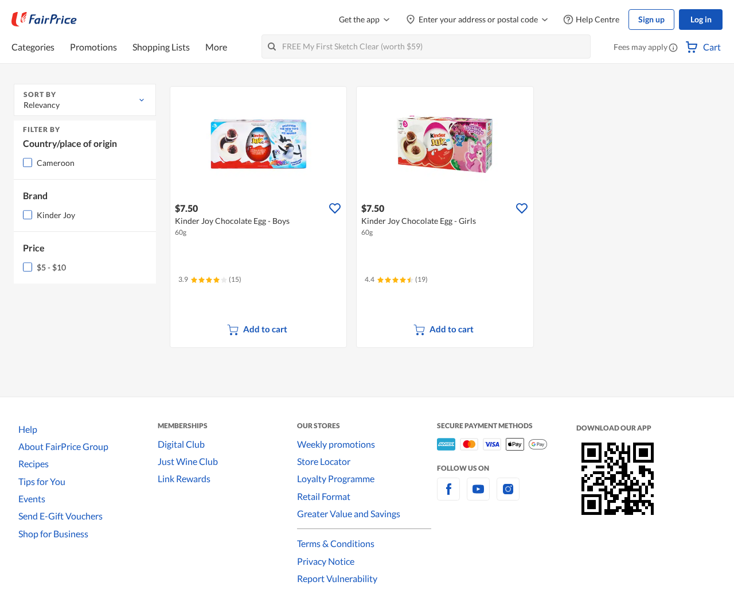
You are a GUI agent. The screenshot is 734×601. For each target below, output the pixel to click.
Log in (701, 19)
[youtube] (478, 495)
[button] (673, 48)
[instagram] (508, 495)
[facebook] (448, 495)
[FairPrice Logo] (44, 19)
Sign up (651, 19)
